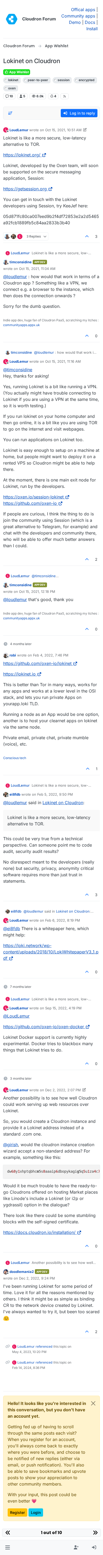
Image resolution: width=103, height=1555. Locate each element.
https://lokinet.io (19, 674)
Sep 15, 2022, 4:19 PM (63, 1008)
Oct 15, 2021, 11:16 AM (63, 361)
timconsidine (21, 262)
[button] (7, 1547)
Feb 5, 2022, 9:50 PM (55, 794)
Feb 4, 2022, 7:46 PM (50, 655)
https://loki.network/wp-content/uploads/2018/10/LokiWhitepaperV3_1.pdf (51, 952)
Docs (90, 22)
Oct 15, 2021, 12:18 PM (37, 591)
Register (17, 1512)
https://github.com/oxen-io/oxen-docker (43, 1026)
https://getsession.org (25, 188)
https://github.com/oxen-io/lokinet (37, 663)
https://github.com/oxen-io (30, 503)
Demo (75, 22)
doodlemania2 (22, 1271)
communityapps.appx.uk (21, 325)
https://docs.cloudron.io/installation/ (39, 1232)
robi (13, 655)
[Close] (93, 1403)
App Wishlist (18, 72)
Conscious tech (14, 758)
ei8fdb (15, 794)
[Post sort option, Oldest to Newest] (10, 113)
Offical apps (83, 9)
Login (36, 1512)
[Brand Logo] (11, 19)
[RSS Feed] (64, 96)
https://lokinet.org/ (21, 154)
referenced (44, 1346)
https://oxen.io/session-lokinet (33, 497)
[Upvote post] (87, 236)
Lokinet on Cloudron (63, 802)
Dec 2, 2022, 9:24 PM (37, 1278)
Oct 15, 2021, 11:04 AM (37, 268)
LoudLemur (19, 130)
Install (92, 28)
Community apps (78, 16)
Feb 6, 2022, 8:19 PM (62, 920)
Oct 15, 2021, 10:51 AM (63, 130)
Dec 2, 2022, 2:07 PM (63, 1090)
